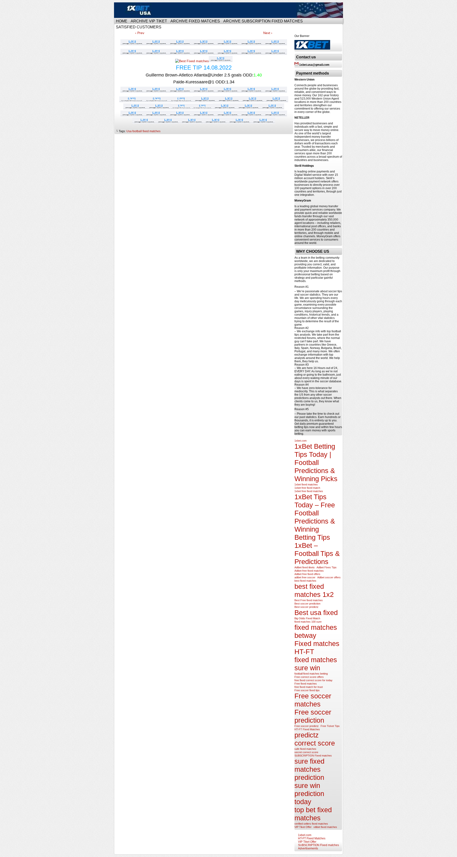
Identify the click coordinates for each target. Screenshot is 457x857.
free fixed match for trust (308, 687)
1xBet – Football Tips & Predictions (317, 553)
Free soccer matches (312, 700)
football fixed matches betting (311, 673)
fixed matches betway (315, 631)
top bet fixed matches (313, 814)
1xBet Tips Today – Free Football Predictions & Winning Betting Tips (314, 517)
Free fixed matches (305, 683)
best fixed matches (305, 580)
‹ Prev (139, 33)
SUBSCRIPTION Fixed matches (313, 755)
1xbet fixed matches (306, 484)
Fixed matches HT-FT (316, 647)
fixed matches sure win (315, 664)
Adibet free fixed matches (309, 570)
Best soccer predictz (306, 606)
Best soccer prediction (307, 603)
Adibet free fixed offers (307, 574)
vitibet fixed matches (325, 827)
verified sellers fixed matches (311, 823)
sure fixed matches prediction (309, 769)
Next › (267, 33)
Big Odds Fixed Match (307, 618)
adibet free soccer (304, 577)
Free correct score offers (309, 677)
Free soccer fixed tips (307, 690)
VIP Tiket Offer (303, 827)
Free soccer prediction (312, 716)
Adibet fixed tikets (304, 567)
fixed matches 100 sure (308, 621)
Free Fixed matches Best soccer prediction (229, 10)
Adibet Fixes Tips (327, 567)
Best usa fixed (316, 612)
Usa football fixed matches (143, 131)
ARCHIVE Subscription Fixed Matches (263, 21)
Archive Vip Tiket (149, 21)
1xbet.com (300, 440)
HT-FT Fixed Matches (307, 729)
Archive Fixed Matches (195, 21)
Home (121, 21)
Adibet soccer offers (329, 577)
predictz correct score (314, 739)
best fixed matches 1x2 (314, 590)
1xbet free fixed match (307, 487)
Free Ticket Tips (330, 726)
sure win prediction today (309, 793)
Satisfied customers (138, 27)
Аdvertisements (308, 848)
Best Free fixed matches (308, 600)
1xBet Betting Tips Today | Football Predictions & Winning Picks (316, 462)
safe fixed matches (305, 748)
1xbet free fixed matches (308, 491)
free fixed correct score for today (313, 680)
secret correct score (306, 752)
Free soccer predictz (306, 726)
